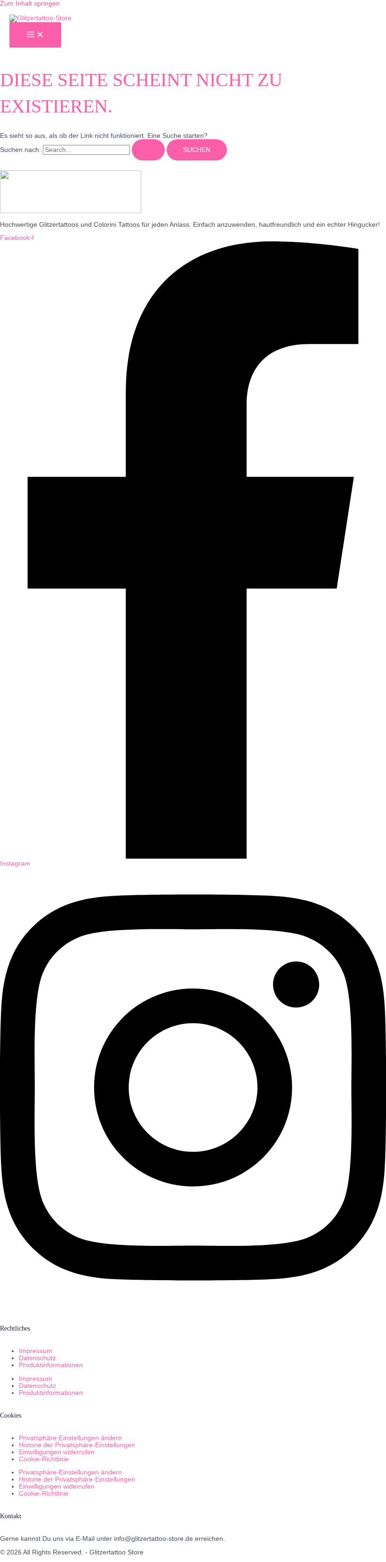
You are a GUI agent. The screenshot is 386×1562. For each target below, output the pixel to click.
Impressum (35, 1351)
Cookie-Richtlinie (44, 1459)
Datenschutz (37, 1358)
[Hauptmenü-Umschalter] (35, 35)
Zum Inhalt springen (30, 3)
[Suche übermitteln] (148, 150)
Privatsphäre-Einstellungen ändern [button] (70, 1438)
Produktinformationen (51, 1365)
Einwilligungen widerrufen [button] (57, 1452)
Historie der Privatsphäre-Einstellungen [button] (77, 1445)
